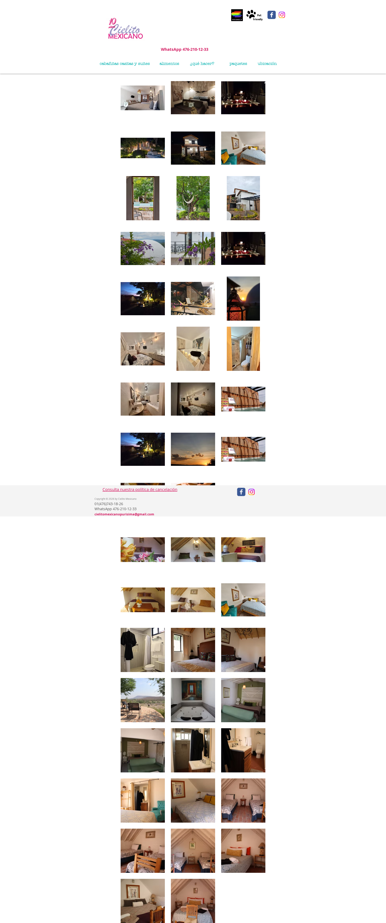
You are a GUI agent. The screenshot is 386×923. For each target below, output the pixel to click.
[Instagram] (282, 15)
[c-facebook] (271, 15)
